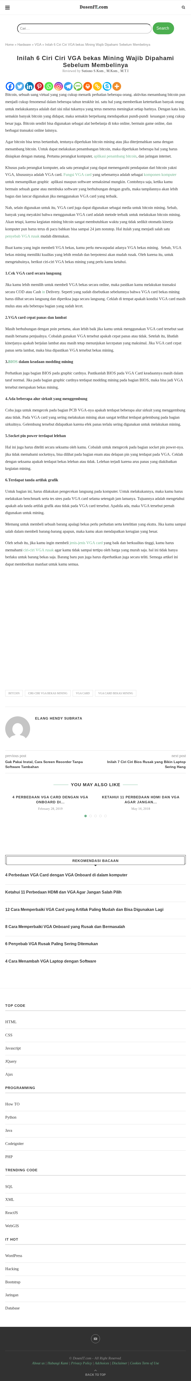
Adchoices (102, 1363)
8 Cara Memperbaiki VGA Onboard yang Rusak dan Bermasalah (65, 927)
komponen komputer (160, 174)
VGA (38, 44)
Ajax (9, 1074)
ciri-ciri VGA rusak (38, 550)
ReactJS (11, 1213)
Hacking (12, 1269)
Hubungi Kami (58, 1363)
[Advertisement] (95, 626)
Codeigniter (14, 1143)
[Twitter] (19, 86)
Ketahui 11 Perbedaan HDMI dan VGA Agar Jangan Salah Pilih (63, 892)
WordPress (13, 1256)
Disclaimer (119, 1363)
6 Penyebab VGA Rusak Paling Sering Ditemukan (51, 944)
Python (10, 1117)
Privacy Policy (81, 1363)
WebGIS (12, 1226)
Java (8, 1130)
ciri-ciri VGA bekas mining (47, 693)
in (43, 292)
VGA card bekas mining (115, 693)
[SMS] (78, 86)
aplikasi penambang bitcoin (115, 156)
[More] (116, 86)
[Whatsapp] (49, 86)
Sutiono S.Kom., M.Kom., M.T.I (105, 71)
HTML (11, 1022)
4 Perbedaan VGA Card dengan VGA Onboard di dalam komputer (66, 875)
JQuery (11, 1061)
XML (9, 1199)
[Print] (87, 86)
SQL (9, 1186)
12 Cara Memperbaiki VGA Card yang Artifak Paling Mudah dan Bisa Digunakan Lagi (84, 909)
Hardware (24, 44)
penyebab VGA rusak (22, 236)
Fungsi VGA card (77, 174)
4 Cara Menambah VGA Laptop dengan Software (50, 961)
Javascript (13, 1048)
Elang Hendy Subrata (58, 718)
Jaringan (11, 1295)
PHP (9, 1157)
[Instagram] (58, 86)
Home (9, 44)
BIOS (13, 362)
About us (38, 1363)
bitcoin (14, 693)
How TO (12, 1104)
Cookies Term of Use (144, 1363)
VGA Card (83, 693)
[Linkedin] (29, 86)
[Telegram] (68, 86)
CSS (8, 1035)
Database (12, 1308)
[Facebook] (10, 86)
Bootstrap (12, 1282)
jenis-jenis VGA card (86, 543)
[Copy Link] (97, 86)
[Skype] (107, 86)
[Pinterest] (39, 86)
